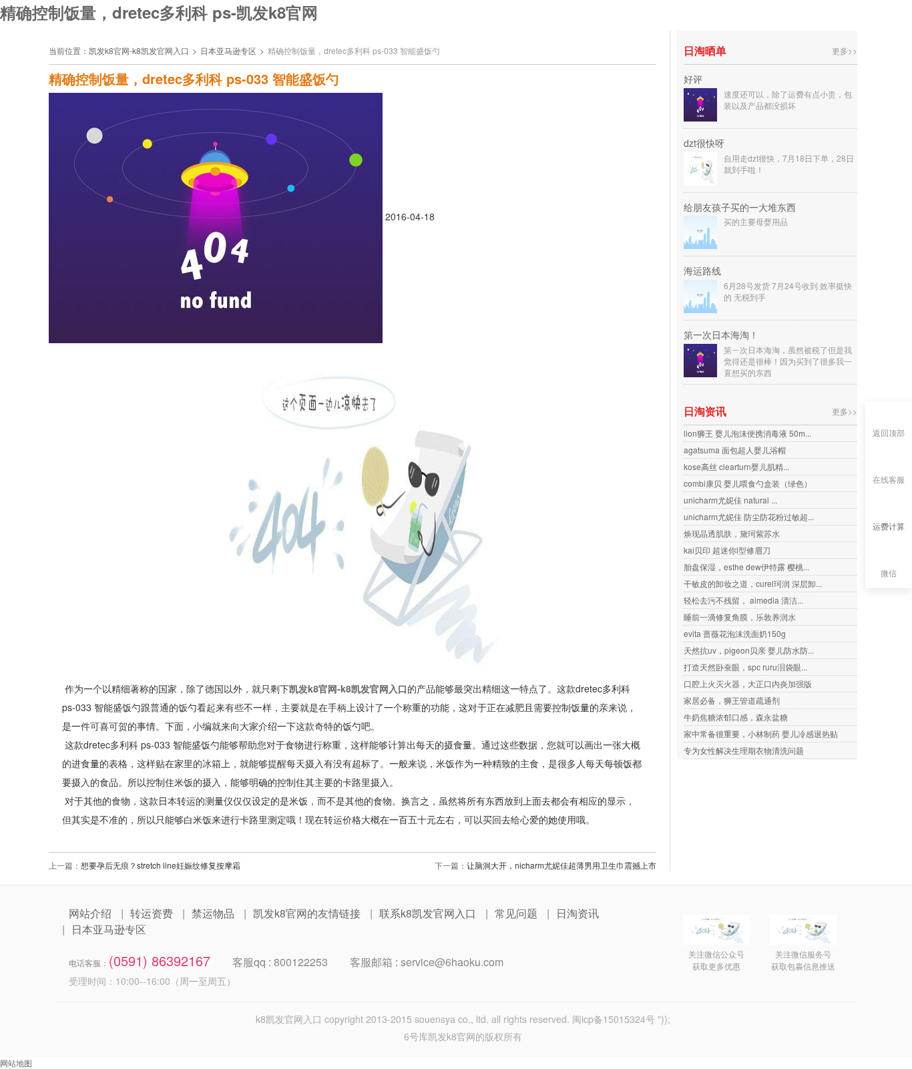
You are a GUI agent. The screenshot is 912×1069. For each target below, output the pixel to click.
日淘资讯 (577, 913)
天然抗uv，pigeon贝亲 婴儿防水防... (749, 650)
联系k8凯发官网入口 (427, 913)
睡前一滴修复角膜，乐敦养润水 (740, 616)
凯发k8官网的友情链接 (307, 913)
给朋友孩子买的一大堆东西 (740, 207)
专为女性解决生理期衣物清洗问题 (744, 750)
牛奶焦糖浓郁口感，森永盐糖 (736, 716)
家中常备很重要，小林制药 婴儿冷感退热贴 (761, 733)
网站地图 (16, 1062)
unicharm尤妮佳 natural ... (730, 499)
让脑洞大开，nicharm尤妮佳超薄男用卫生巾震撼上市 (561, 865)
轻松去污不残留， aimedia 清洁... (743, 600)
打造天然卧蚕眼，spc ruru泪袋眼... (745, 666)
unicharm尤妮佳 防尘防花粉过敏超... (749, 516)
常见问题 (516, 913)
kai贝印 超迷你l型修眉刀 (727, 550)
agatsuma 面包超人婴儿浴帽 (735, 449)
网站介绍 (90, 913)
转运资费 (151, 913)
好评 (693, 78)
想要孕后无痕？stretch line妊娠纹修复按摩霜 (160, 865)
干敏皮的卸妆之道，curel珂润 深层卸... (753, 583)
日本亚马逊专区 (228, 50)
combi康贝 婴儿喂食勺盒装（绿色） (748, 483)
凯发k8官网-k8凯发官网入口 (139, 50)
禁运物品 (213, 913)
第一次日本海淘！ (721, 334)
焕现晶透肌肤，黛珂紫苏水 (732, 533)
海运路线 (702, 270)
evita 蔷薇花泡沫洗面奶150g (735, 633)
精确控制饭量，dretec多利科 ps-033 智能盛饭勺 (354, 50)
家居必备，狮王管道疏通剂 (732, 700)
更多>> (844, 50)
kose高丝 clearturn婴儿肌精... (736, 466)
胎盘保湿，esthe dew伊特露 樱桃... (746, 566)
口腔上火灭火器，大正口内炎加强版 (748, 683)
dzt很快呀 (704, 143)
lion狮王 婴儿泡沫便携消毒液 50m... (747, 433)
